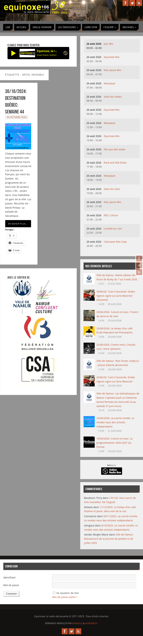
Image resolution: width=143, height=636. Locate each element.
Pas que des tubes (114, 149)
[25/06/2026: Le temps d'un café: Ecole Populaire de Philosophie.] (89, 336)
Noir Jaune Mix (112, 70)
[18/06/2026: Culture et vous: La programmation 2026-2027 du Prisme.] (89, 446)
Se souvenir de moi (67, 593)
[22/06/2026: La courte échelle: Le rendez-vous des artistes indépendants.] (89, 426)
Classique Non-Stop (115, 241)
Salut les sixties (113, 96)
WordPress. (91, 623)
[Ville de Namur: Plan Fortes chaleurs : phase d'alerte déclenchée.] (89, 369)
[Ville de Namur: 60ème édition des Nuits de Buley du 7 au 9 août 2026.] (89, 283)
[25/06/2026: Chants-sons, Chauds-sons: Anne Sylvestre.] (89, 352)
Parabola (77, 623)
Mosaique (109, 83)
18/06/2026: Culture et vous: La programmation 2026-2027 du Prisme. (114, 443)
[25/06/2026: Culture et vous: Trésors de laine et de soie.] (89, 320)
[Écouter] (13, 53)
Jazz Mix (108, 43)
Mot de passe (11, 585)
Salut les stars (112, 189)
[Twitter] (139, 265)
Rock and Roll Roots (115, 162)
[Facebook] (139, 258)
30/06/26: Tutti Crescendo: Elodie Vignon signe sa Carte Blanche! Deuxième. (115, 296)
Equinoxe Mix (111, 57)
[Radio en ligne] (65, 53)
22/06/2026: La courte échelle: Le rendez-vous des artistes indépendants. (115, 422)
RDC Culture (111, 215)
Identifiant (9, 577)
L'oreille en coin (113, 228)
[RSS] (139, 272)
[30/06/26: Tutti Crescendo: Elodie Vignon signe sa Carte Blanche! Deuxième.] (89, 299)
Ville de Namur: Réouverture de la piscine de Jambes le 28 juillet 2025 (109, 539)
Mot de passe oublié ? (64, 597)
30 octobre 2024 (16, 117)
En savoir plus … (18, 223)
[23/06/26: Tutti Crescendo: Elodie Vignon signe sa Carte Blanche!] (89, 385)
